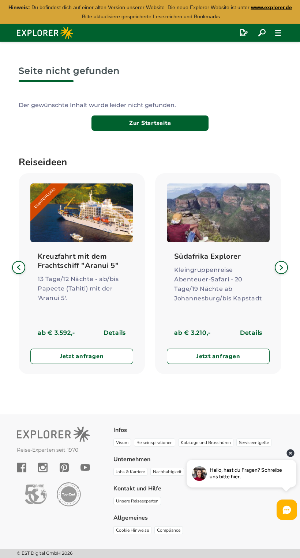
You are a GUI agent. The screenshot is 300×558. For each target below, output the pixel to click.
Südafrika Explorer (207, 256)
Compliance (168, 530)
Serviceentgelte (254, 442)
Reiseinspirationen (154, 442)
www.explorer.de (271, 7)
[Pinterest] (64, 467)
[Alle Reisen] (262, 33)
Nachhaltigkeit (167, 472)
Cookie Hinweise (132, 530)
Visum (122, 442)
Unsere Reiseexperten (137, 501)
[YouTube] (85, 467)
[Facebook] (21, 467)
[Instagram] (43, 467)
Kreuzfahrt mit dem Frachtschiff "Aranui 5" (78, 260)
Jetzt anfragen (82, 356)
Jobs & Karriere (130, 472)
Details (115, 332)
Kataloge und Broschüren (206, 442)
